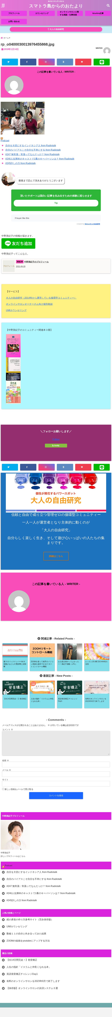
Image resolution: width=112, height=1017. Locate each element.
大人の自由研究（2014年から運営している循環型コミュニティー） (41, 298)
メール (6, 770)
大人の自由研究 (56, 29)
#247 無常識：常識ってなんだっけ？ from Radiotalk (32, 154)
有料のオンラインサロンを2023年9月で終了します (33, 981)
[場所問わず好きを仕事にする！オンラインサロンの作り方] (56, 345)
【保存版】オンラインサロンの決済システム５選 (32, 988)
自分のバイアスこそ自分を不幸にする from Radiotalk (33, 150)
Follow (56, 439)
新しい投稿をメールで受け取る (19, 789)
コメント (7, 729)
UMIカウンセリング (16, 310)
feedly (57, 446)
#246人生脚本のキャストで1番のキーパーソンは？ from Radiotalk (39, 159)
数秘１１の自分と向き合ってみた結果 (26, 933)
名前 (5, 760)
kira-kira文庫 (98, 13)
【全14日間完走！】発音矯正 (22, 960)
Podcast (5, 140)
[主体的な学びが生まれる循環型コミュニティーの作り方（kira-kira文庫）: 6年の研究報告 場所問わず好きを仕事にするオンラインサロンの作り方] (56, 369)
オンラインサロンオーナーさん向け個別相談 (29, 304)
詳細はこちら (56, 556)
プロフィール (14, 13)
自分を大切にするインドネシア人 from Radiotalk (30, 145)
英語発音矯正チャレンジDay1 (22, 974)
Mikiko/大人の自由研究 (92, 224)
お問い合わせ (14, 21)
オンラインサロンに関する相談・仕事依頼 (69, 13)
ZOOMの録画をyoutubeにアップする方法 (28, 940)
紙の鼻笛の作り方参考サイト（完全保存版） (30, 919)
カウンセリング (42, 13)
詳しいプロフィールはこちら (13, 856)
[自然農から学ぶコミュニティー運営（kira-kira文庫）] (56, 392)
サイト (5, 779)
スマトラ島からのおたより (56, 5)
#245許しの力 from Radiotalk (20, 163)
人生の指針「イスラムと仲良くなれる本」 (29, 967)
